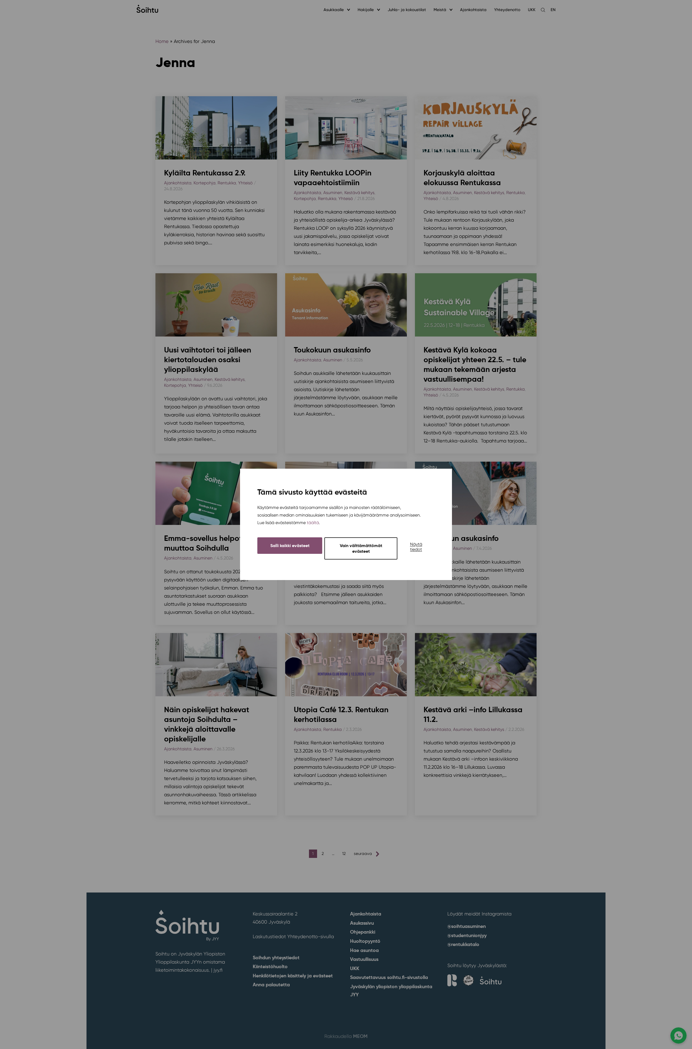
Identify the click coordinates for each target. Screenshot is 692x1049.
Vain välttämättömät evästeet (361, 548)
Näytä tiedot (416, 547)
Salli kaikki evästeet (290, 546)
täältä (313, 522)
